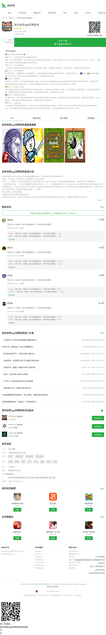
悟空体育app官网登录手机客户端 (12, 551)
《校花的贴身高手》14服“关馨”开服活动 (18, 353)
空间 (55, 461)
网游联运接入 (39, 565)
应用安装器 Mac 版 (7, 554)
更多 (102, 207)
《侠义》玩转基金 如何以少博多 (15, 374)
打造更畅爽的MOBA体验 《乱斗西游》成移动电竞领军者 (25, 394)
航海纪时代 (17, 532)
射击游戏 (39, 456)
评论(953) (37, 118)
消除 (23, 461)
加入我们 (38, 554)
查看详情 (98, 418)
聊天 (48, 461)
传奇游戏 (29, 456)
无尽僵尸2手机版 (88, 532)
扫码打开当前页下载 (94, 35)
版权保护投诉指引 (75, 562)
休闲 (10, 461)
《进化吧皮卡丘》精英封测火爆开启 (16, 388)
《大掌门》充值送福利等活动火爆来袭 (17, 381)
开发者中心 (39, 557)
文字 (29, 461)
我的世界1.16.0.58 (53, 532)
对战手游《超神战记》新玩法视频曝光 (17, 346)
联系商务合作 (39, 559)
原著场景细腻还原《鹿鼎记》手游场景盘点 (19, 401)
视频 (42, 461)
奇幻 (10, 456)
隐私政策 (10, 474)
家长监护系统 (73, 565)
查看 (17, 509)
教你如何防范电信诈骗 (97, 573)
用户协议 (72, 557)
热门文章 (63, 118)
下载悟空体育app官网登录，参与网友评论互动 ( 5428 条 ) (53, 213)
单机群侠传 (89, 503)
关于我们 (38, 551)
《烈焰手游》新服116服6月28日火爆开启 (18, 367)
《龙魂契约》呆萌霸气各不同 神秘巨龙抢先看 (20, 360)
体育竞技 (19, 456)
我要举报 (72, 568)
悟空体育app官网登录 (8, 5)
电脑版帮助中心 (74, 554)
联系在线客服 (100, 570)
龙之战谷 (53, 503)
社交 (36, 461)
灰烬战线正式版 (17, 503)
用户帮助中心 (73, 551)
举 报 (1, 632)
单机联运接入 (39, 568)
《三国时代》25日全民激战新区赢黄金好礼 (19, 339)
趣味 (17, 461)
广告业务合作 (39, 562)
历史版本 (91, 118)
